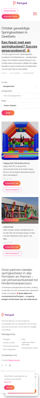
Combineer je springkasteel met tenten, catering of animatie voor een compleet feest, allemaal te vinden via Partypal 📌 (20, 293)
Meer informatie (11, 190)
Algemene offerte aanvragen (28, 343)
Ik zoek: (4, 82)
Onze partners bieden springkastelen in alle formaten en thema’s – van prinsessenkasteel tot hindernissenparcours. (20, 276)
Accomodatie (15, 73)
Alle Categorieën (9, 349)
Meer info (7, 382)
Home (4, 73)
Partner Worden (10, 11)
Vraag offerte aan (11, 183)
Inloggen (6, 339)
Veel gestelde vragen (30, 348)
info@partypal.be (13, 360)
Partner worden (9, 343)
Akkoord (9, 387)
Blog (23, 339)
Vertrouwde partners (11, 346)
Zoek (8, 113)
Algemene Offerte (11, 16)
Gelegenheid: (7, 91)
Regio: (4, 101)
